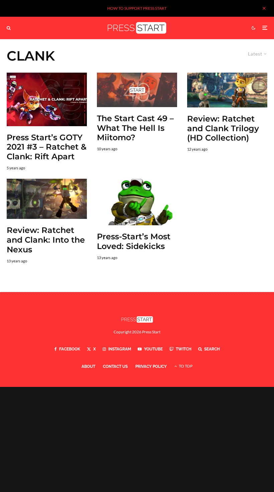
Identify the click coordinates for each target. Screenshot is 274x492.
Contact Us (115, 366)
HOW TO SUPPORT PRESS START (137, 8)
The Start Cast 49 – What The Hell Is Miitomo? (135, 128)
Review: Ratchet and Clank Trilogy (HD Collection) (223, 128)
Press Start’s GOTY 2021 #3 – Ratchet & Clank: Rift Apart (47, 147)
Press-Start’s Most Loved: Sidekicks (133, 241)
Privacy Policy (151, 366)
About (88, 366)
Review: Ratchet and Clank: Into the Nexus (46, 240)
